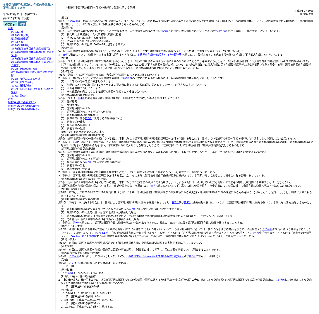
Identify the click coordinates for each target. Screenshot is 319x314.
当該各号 (220, 30)
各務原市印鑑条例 (159, 54)
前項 (65, 54)
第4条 (81, 98)
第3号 (175, 202)
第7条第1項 (78, 236)
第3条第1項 (101, 232)
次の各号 (166, 30)
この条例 (73, 20)
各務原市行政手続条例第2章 (156, 256)
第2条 (88, 118)
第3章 (192, 256)
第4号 (187, 202)
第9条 (76, 222)
